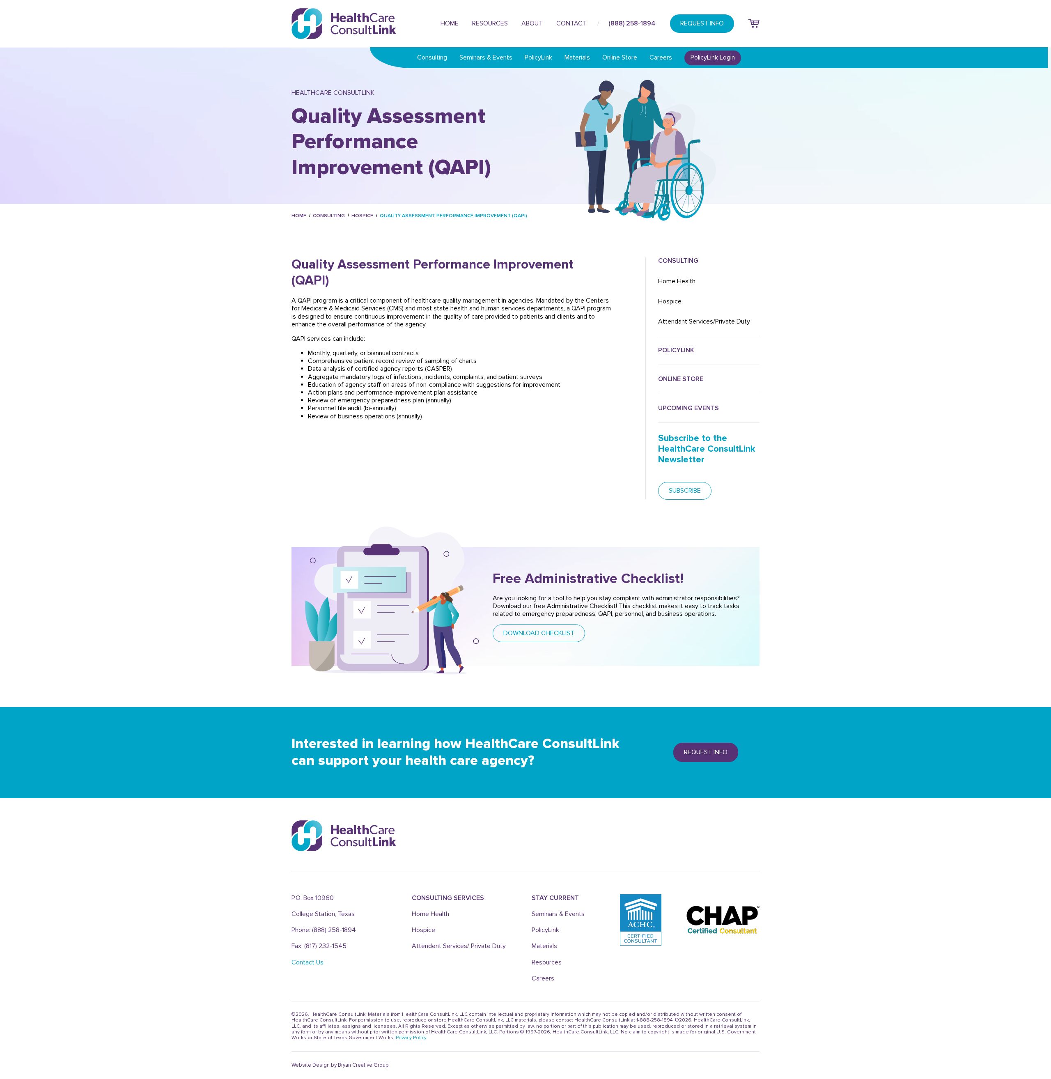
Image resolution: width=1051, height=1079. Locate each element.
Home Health (676, 281)
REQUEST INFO (702, 23)
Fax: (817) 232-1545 (319, 946)
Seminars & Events (485, 57)
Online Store (619, 57)
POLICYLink (676, 350)
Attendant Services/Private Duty (704, 321)
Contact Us (307, 962)
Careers (660, 57)
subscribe (685, 491)
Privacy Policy (411, 1038)
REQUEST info (705, 752)
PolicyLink (538, 57)
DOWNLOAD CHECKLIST (538, 633)
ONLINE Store (680, 379)
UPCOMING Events (688, 408)
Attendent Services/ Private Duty (459, 946)
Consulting (432, 57)
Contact (571, 23)
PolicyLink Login (713, 57)
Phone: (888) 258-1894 (323, 930)
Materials (577, 57)
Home (450, 23)
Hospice (362, 216)
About (532, 23)
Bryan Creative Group (363, 1065)
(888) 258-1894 (631, 23)
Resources (490, 23)
